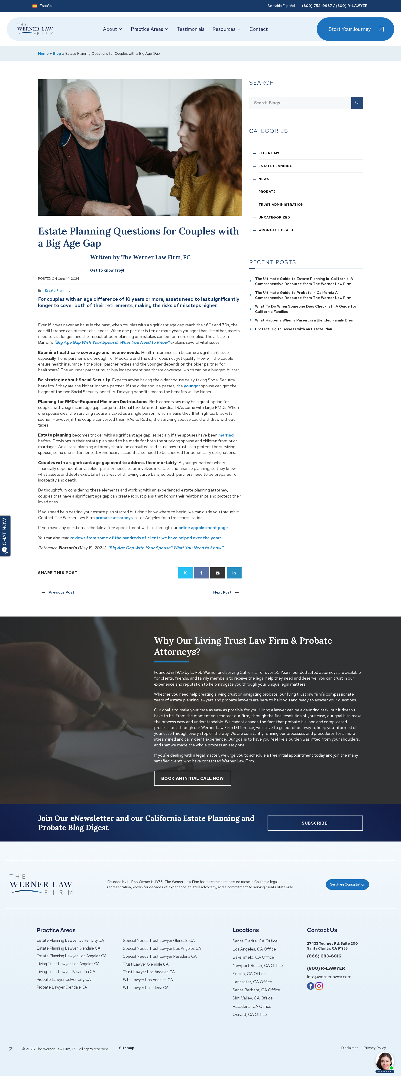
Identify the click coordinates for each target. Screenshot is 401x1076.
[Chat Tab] (200, 538)
